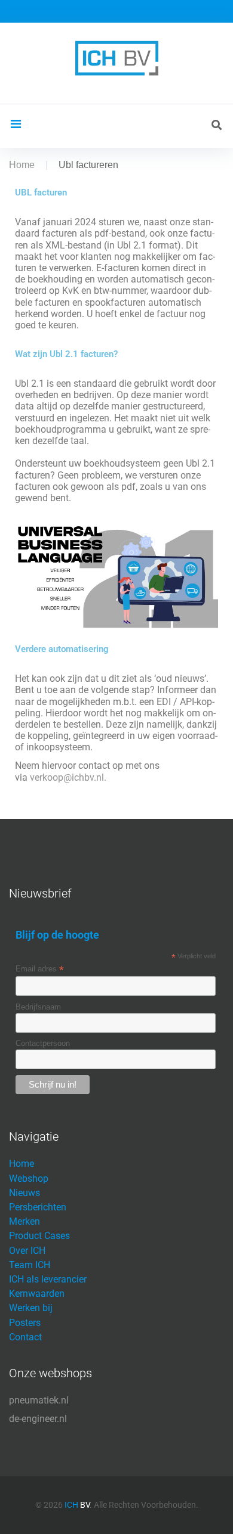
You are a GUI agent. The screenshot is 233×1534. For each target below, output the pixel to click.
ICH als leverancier (48, 1279)
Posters (25, 1322)
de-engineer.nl (38, 1418)
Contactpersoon (43, 1043)
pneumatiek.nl (39, 1400)
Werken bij (31, 1307)
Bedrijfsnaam (38, 1006)
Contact (25, 1337)
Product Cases (39, 1235)
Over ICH (27, 1250)
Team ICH (29, 1265)
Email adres (40, 969)
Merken (24, 1221)
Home (22, 165)
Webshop (28, 1178)
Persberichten (37, 1207)
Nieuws (24, 1192)
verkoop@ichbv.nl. (68, 777)
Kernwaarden (37, 1293)
